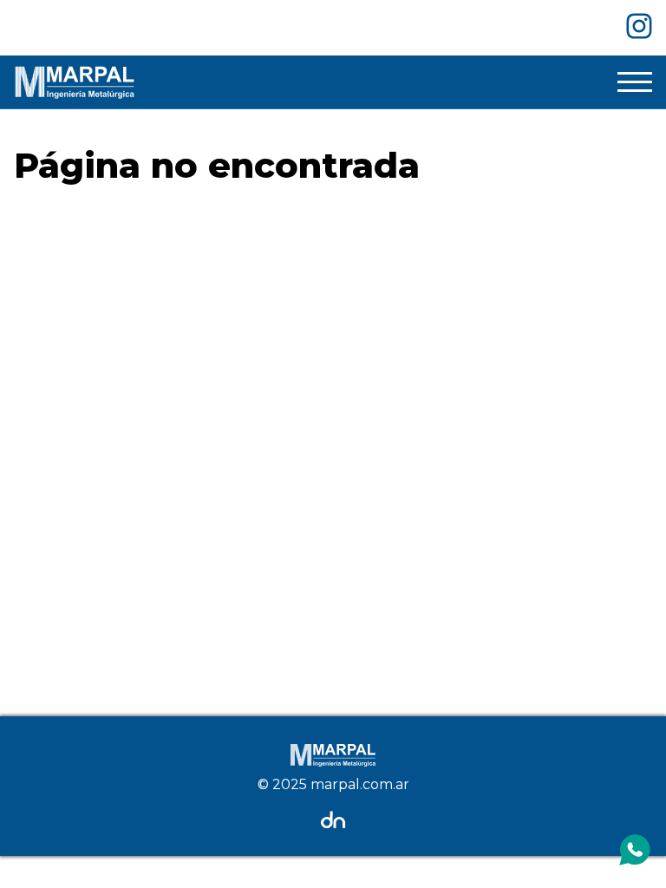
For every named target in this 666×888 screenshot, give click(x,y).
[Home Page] (74, 82)
